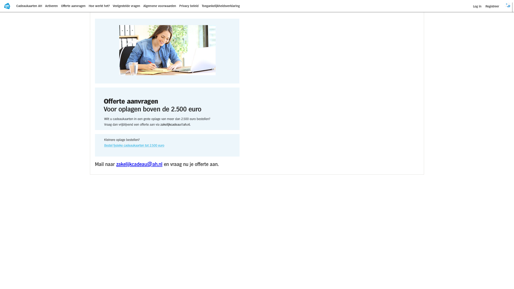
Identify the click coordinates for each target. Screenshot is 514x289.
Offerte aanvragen (73, 6)
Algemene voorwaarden (159, 6)
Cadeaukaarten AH (29, 6)
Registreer (492, 6)
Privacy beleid (189, 6)
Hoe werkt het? (99, 6)
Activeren (51, 6)
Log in (477, 6)
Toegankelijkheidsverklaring (221, 6)
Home (7, 6)
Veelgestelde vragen (126, 6)
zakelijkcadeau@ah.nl (139, 164)
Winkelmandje (506, 4)
